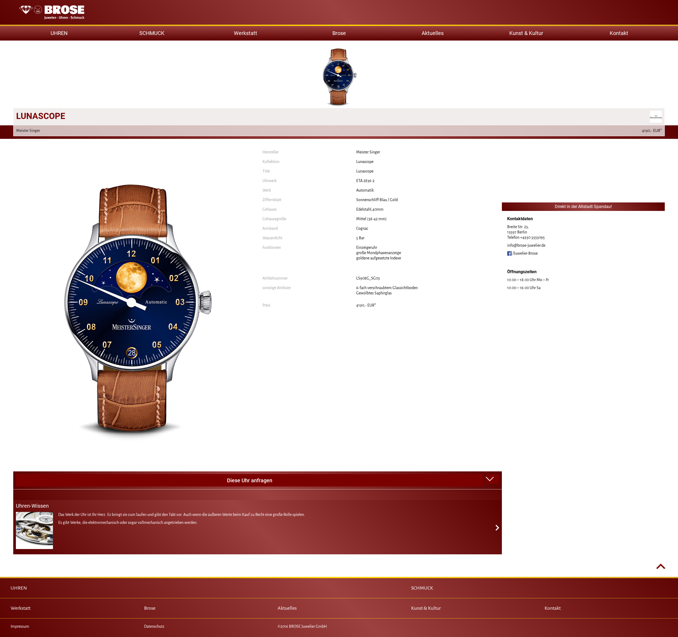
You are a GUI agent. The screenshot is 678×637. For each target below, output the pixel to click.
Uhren (59, 33)
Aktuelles (433, 33)
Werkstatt (245, 33)
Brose (339, 33)
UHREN (19, 588)
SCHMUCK (422, 588)
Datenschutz (154, 626)
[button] (492, 479)
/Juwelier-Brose (525, 253)
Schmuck (151, 33)
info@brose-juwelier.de (526, 245)
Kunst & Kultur (526, 33)
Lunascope (364, 162)
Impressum (20, 626)
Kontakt (619, 33)
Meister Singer (368, 152)
